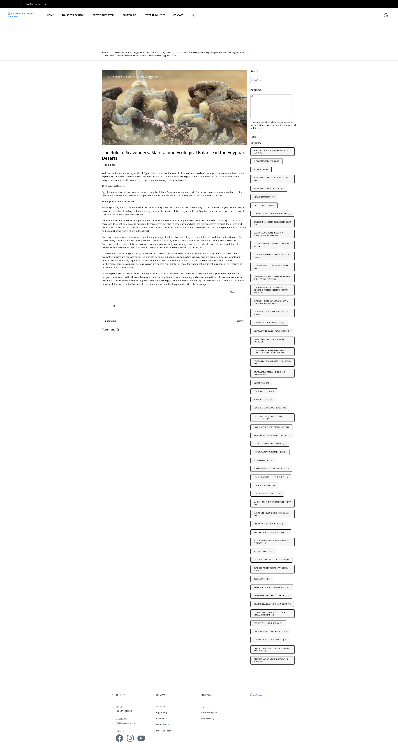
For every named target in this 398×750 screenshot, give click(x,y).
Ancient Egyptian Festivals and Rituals (272, 179)
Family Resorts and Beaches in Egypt (272, 435)
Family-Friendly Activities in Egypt (271, 427)
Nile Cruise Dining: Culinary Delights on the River (272, 541)
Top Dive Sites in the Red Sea (268, 623)
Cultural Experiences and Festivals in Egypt (271, 255)
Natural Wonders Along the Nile (271, 532)
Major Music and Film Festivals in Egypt (272, 503)
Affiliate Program (209, 712)
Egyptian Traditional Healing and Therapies (269, 373)
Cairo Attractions (264, 205)
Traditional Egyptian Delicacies (270, 631)
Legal (203, 706)
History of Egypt (263, 460)
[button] (193, 15)
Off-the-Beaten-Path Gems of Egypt (271, 560)
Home (50, 15)
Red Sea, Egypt (262, 579)
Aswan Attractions (264, 197)
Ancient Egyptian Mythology (269, 188)
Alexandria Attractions (266, 161)
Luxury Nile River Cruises (267, 494)
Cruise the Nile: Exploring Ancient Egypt (272, 223)
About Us (160, 706)
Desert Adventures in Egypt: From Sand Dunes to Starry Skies (142, 52)
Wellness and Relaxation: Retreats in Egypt (271, 660)
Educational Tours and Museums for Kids (271, 313)
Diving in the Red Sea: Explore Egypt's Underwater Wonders (271, 302)
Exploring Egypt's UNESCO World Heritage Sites (269, 417)
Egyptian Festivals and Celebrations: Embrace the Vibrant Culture (271, 351)
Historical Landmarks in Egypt (270, 444)
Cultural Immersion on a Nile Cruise (271, 266)
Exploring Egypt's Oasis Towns (270, 408)
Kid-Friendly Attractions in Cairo (271, 468)
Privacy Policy (207, 718)
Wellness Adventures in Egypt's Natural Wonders (272, 649)
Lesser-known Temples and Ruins (271, 477)
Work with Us (162, 724)
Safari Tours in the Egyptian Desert (272, 587)
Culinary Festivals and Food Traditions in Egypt (272, 245)
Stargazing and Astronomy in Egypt (272, 604)
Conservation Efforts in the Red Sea (272, 213)
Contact (178, 15)
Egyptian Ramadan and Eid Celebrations (272, 362)
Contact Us (161, 718)
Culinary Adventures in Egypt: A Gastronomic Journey (268, 234)
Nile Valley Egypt (263, 551)
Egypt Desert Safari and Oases (269, 322)
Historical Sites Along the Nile (270, 452)
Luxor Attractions (264, 485)
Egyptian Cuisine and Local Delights (272, 331)
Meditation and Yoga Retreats (269, 524)
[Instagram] (130, 738)
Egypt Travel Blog (264, 391)
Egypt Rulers (261, 383)
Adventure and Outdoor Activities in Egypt (271, 151)
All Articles (261, 169)
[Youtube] (141, 738)
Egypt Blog (129, 15)
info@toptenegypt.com (36, 4)
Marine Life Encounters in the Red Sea (271, 514)
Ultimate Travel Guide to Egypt (270, 640)
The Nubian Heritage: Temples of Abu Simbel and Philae (270, 613)
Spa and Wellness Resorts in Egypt (271, 595)
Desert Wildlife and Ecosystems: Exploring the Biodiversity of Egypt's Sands (210, 52)
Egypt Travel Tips (154, 15)
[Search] (292, 80)
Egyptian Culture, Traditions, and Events (269, 340)
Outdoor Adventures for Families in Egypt (271, 569)
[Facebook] (119, 738)
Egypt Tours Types (104, 15)
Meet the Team (163, 730)
